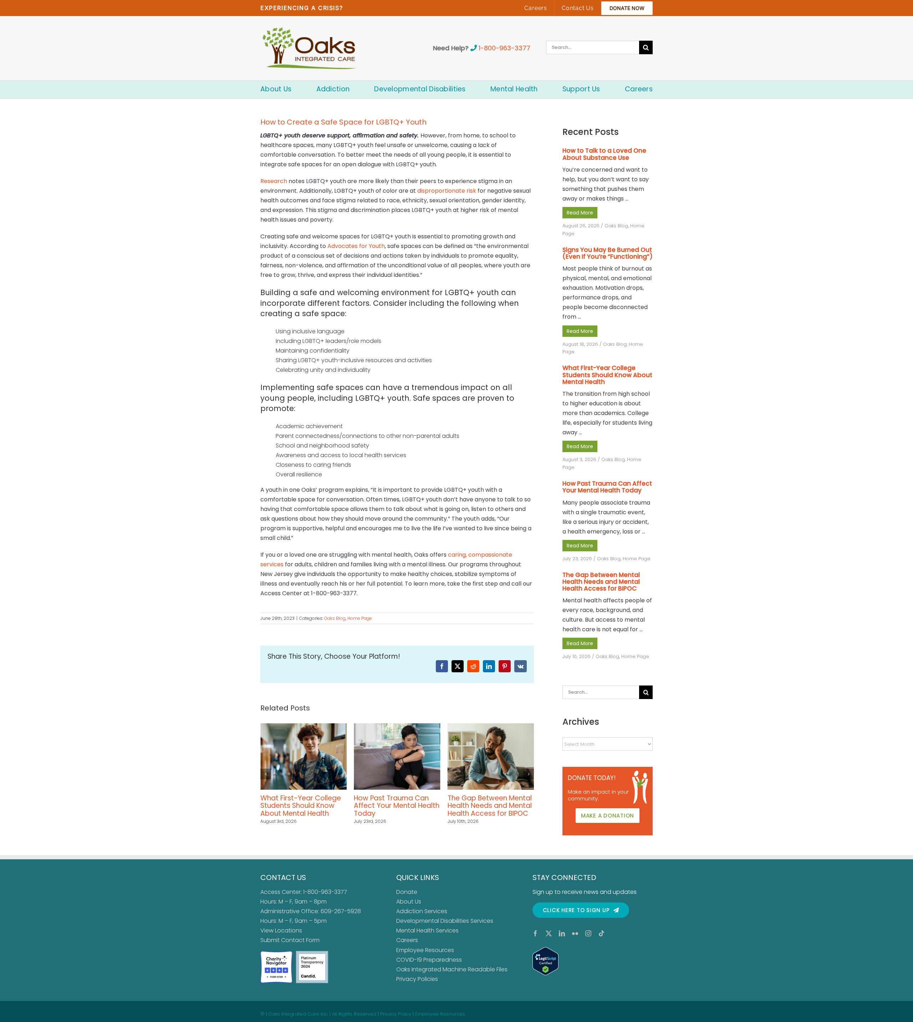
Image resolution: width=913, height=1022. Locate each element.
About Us (408, 901)
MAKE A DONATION (607, 815)
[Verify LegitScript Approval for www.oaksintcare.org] (592, 961)
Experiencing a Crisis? (301, 7)
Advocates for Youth (356, 246)
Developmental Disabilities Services (444, 921)
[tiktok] (601, 933)
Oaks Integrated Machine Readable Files (451, 969)
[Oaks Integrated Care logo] (309, 48)
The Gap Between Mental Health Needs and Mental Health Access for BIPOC (396, 805)
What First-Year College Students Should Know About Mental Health (607, 375)
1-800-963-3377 (504, 48)
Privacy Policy (395, 1014)
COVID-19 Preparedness (429, 960)
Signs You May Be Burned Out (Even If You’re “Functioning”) (607, 253)
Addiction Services (421, 911)
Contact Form (300, 940)
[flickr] (575, 933)
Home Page (359, 618)
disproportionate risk (446, 191)
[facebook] (535, 933)
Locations (288, 930)
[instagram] (588, 933)
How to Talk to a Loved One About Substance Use (486, 805)
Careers (407, 940)
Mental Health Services (427, 930)
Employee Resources (425, 950)
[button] (265, 774)
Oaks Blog (335, 618)
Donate (406, 892)
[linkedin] (562, 933)
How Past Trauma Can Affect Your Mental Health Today (303, 805)
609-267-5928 (341, 911)
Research (273, 181)
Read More (580, 212)
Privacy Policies (417, 979)
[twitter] (549, 933)
